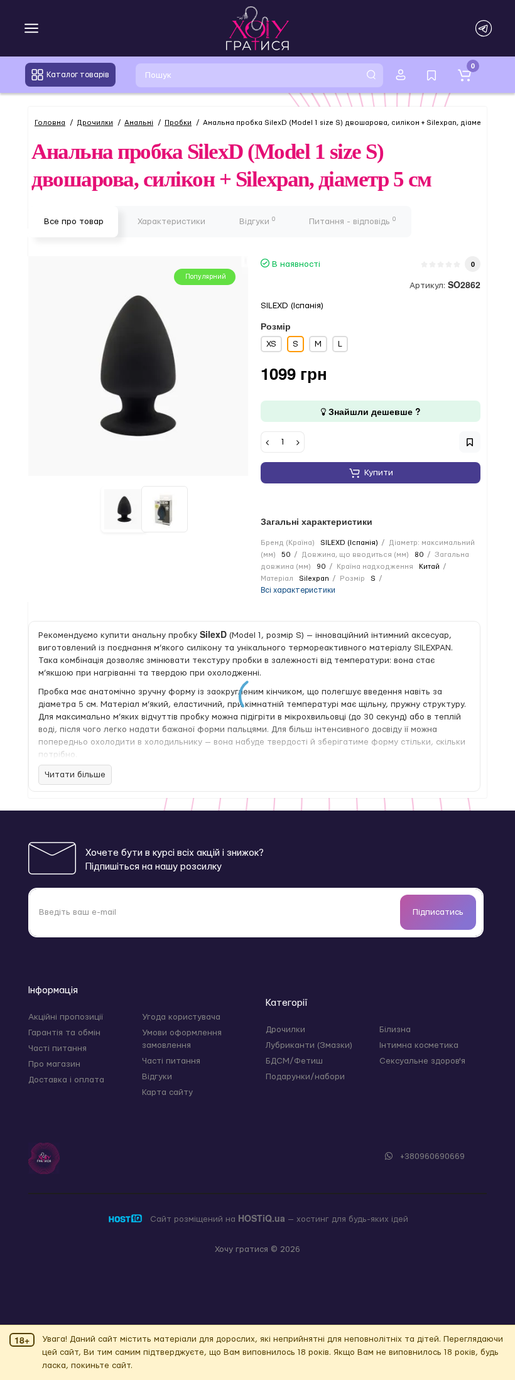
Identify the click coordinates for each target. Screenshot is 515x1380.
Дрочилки (285, 1029)
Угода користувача (181, 1017)
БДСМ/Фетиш (294, 1061)
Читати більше (75, 774)
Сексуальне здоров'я (422, 1061)
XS (271, 344)
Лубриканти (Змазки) (309, 1045)
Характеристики (171, 221)
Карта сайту (167, 1092)
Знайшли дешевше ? (373, 411)
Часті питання (57, 1048)
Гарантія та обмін (64, 1032)
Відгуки (257, 221)
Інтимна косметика (418, 1045)
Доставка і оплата (66, 1079)
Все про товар (74, 221)
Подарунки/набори (305, 1076)
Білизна (395, 1029)
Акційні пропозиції (65, 1017)
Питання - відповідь (352, 221)
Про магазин (54, 1064)
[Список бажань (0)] (431, 75)
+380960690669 (431, 1156)
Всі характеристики (298, 590)
